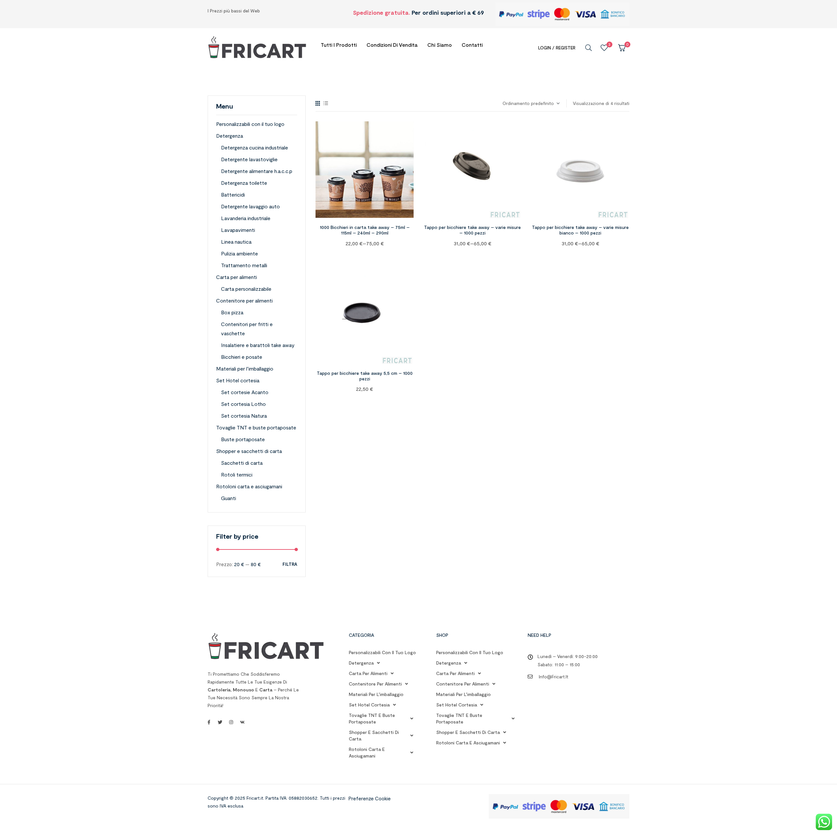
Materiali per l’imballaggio (244, 368)
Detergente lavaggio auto (250, 206)
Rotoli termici (236, 474)
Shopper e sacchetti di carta (249, 451)
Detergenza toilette (244, 183)
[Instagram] (231, 722)
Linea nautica (236, 241)
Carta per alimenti (236, 277)
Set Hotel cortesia (237, 380)
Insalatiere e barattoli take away (258, 345)
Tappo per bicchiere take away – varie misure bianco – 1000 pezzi (580, 229)
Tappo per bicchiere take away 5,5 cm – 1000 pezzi (365, 375)
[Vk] (242, 722)
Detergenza (229, 135)
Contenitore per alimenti (244, 300)
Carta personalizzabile (246, 289)
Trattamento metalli (244, 265)
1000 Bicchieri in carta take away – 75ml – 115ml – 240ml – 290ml (365, 229)
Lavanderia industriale (245, 218)
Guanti (228, 498)
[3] (604, 47)
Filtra (289, 564)
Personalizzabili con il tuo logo (250, 124)
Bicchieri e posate (241, 357)
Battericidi (233, 194)
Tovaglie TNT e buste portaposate (256, 427)
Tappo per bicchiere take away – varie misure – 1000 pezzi (472, 229)
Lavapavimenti (238, 230)
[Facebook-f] (209, 722)
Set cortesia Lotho (243, 404)
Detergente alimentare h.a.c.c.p (256, 171)
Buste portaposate (243, 439)
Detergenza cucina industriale (254, 147)
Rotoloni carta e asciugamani (249, 486)
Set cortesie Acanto (244, 392)
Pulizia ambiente (239, 253)
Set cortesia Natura (244, 415)
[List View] (325, 103)
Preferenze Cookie (369, 798)
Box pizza (232, 312)
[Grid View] (318, 103)
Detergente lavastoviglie (249, 159)
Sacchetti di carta (242, 463)
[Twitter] (220, 722)
